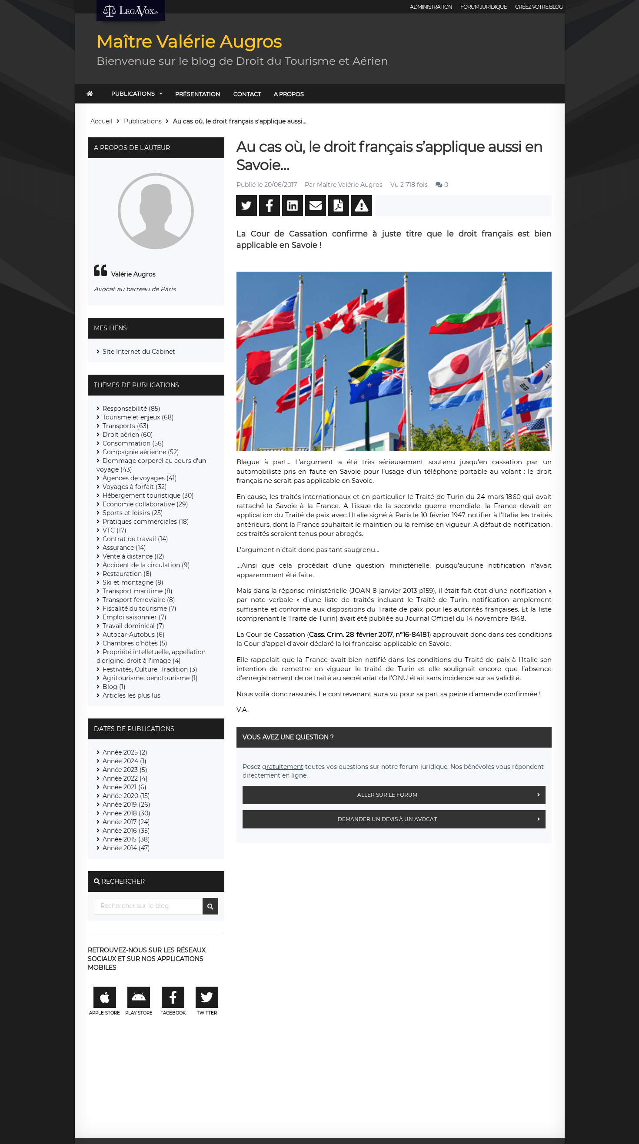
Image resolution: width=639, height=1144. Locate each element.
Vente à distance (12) (133, 556)
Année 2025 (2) (125, 752)
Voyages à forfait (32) (135, 487)
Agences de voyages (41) (140, 478)
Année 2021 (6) (124, 787)
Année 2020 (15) (126, 796)
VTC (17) (114, 530)
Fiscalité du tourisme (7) (139, 608)
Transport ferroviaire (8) (139, 600)
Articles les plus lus (131, 695)
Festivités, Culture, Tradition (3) (150, 669)
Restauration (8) (127, 574)
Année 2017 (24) (126, 822)
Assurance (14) (124, 548)
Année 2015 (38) (126, 839)
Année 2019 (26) (126, 804)
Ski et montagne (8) (133, 582)
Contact (247, 93)
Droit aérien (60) (128, 435)
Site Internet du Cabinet (139, 352)
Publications (133, 93)
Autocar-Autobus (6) (134, 635)
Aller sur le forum (387, 794)
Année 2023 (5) (125, 770)
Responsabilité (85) (131, 408)
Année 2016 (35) (126, 831)
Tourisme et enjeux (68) (138, 417)
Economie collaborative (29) (145, 504)
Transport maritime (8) (138, 591)
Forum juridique (483, 6)
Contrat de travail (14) (135, 539)
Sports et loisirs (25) (133, 513)
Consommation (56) (133, 443)
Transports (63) (126, 426)
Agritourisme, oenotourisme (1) (150, 678)
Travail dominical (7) (133, 626)
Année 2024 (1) (124, 761)
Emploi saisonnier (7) (134, 617)
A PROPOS (289, 93)
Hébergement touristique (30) (148, 495)
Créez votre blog (538, 6)
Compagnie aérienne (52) (141, 452)
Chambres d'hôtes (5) (135, 643)
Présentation (197, 93)
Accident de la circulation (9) (146, 565)
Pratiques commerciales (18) (146, 521)
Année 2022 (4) (125, 778)
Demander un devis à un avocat (387, 819)
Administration (431, 6)
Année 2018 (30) (126, 813)
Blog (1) (114, 687)
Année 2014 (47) (126, 848)
